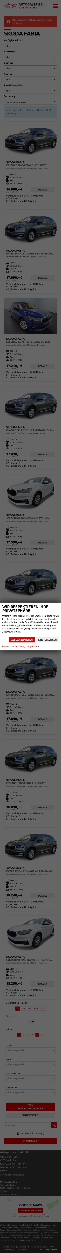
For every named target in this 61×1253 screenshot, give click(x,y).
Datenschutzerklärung (13, 646)
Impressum (33, 646)
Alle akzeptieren (22, 640)
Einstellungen (47, 640)
